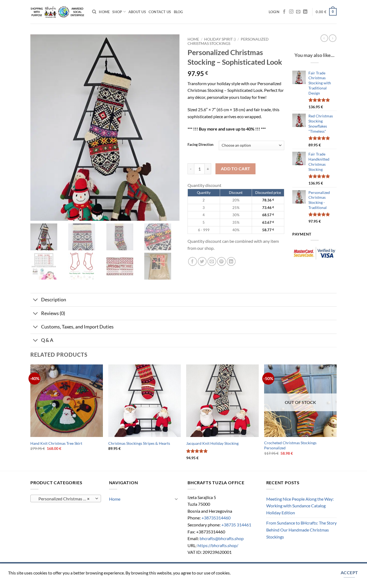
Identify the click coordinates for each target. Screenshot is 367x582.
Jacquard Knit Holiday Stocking (212, 443)
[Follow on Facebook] (284, 11)
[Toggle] (35, 300)
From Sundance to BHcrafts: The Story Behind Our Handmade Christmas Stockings (301, 529)
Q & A (47, 340)
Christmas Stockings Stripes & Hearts (139, 443)
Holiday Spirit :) (220, 39)
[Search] (94, 12)
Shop (117, 12)
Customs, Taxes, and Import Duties (77, 327)
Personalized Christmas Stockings (228, 41)
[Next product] (324, 38)
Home (104, 12)
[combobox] (65, 498)
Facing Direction (200, 145)
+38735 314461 (236, 524)
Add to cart (235, 168)
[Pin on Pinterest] (221, 261)
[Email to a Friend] (211, 261)
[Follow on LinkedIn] (305, 11)
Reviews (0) (53, 313)
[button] (274, 12)
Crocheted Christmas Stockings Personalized (290, 445)
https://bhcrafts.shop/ (217, 545)
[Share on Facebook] (192, 261)
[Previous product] (332, 38)
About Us (137, 12)
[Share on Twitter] (202, 261)
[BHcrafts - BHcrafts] (57, 11)
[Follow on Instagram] (291, 11)
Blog (178, 12)
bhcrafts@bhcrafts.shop (222, 538)
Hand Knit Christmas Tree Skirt (56, 443)
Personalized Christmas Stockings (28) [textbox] (65, 498)
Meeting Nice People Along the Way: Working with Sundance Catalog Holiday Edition (300, 505)
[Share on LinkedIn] (231, 261)
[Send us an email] (298, 11)
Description (53, 299)
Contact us (160, 12)
